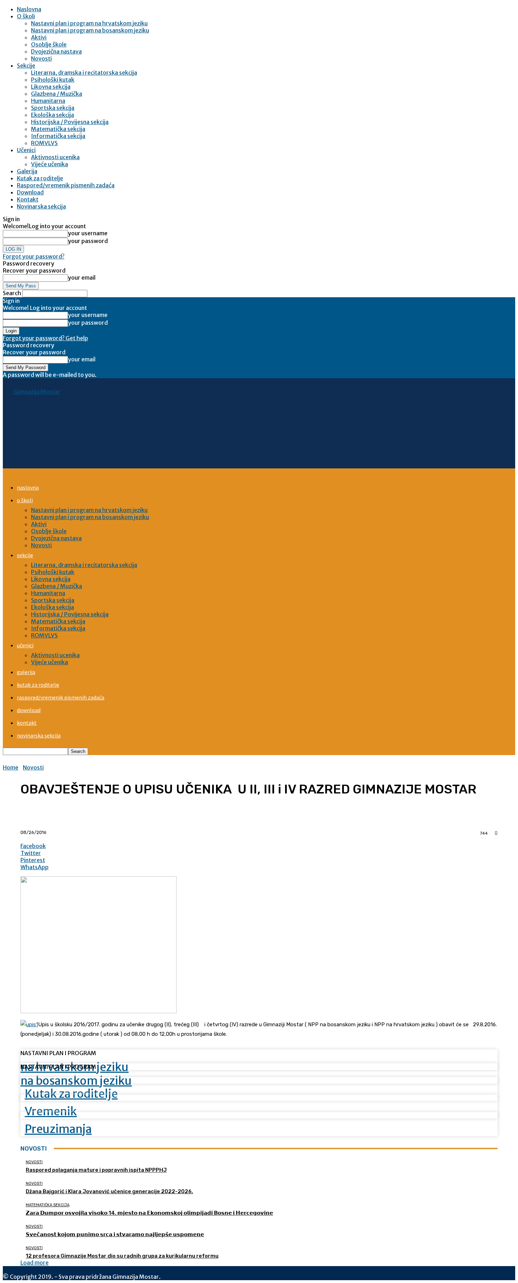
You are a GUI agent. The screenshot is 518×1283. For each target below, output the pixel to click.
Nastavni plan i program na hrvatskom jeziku (89, 23)
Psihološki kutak (52, 79)
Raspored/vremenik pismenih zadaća (66, 185)
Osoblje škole (49, 44)
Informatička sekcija (58, 135)
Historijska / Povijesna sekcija (70, 121)
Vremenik (51, 1111)
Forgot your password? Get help (45, 338)
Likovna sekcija (50, 86)
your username (87, 233)
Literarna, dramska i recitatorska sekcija (84, 72)
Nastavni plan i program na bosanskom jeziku (90, 30)
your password (88, 240)
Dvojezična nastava (56, 51)
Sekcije (26, 65)
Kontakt (27, 199)
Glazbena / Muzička (56, 93)
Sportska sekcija (52, 107)
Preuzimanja (58, 1129)
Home (10, 767)
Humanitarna (48, 100)
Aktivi (39, 37)
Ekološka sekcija (52, 114)
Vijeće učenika (49, 164)
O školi (26, 16)
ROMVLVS (44, 143)
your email (81, 277)
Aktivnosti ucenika (55, 157)
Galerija (27, 171)
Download (30, 192)
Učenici (26, 150)
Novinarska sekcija (41, 206)
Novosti (41, 58)
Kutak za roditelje (40, 178)
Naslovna (29, 9)
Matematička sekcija (58, 128)
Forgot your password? (33, 256)
